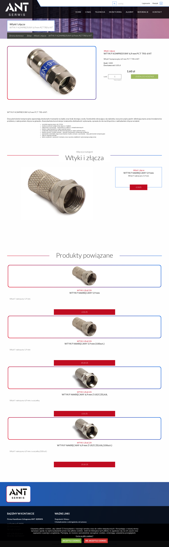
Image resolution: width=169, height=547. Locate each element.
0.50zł (138, 187)
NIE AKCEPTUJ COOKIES (95, 541)
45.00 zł (84, 363)
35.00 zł (84, 464)
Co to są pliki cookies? (84, 536)
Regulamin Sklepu (62, 519)
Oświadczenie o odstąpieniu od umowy (71, 522)
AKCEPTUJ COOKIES (71, 541)
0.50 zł (84, 312)
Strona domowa (16, 35)
